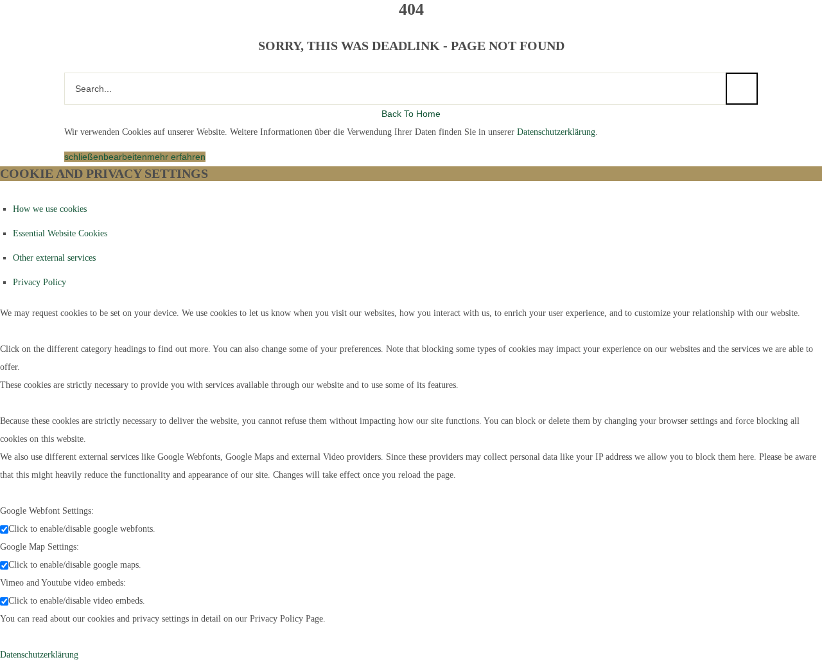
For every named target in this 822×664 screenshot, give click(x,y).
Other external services (54, 258)
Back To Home (411, 114)
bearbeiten (125, 157)
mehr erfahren (176, 157)
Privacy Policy (39, 282)
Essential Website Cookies (60, 233)
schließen (83, 157)
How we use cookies (50, 209)
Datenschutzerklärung (556, 132)
